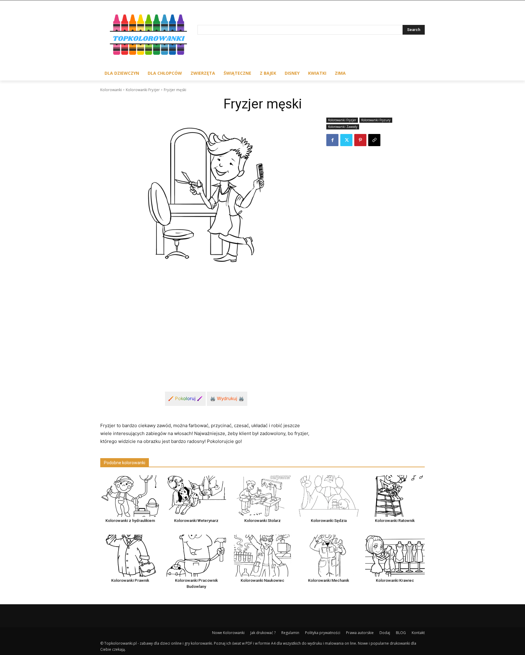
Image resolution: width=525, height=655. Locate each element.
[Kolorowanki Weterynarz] (196, 496)
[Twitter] (346, 140)
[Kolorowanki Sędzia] (329, 496)
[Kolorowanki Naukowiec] (262, 555)
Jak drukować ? (263, 632)
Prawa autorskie (360, 632)
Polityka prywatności (322, 632)
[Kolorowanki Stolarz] (262, 496)
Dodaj (384, 632)
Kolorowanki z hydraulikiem (130, 520)
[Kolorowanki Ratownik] (395, 496)
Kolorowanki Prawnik (130, 580)
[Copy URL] (374, 140)
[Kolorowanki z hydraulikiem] (130, 496)
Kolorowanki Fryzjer (143, 89)
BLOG (401, 632)
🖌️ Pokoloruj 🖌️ (185, 398)
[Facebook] (332, 140)
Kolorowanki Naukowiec (262, 580)
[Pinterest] (360, 140)
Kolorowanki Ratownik (395, 520)
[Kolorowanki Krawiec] (395, 555)
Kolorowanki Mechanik (328, 580)
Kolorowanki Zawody (342, 127)
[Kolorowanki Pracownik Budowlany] (196, 555)
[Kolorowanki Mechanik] (329, 555)
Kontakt (418, 632)
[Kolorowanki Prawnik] (130, 555)
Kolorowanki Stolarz (262, 520)
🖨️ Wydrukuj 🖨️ (227, 398)
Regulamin (290, 632)
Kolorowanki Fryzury (375, 120)
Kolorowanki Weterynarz (196, 520)
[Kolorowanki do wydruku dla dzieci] (148, 36)
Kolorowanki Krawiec (395, 580)
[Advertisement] (206, 326)
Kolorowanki (111, 89)
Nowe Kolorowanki (228, 632)
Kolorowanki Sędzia (329, 520)
